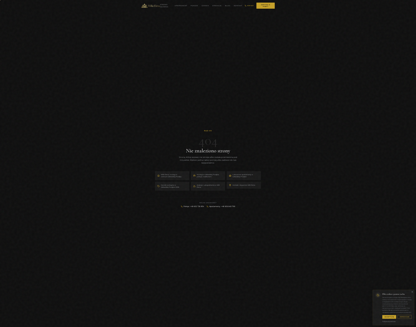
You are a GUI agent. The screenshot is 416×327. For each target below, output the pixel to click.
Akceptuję (389, 317)
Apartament (181, 6)
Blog (227, 6)
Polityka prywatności (389, 321)
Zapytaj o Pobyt (265, 5)
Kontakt (238, 6)
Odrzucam (404, 317)
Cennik (205, 6)
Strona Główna (164, 6)
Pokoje (194, 6)
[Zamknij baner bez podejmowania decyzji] (412, 292)
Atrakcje (217, 6)
